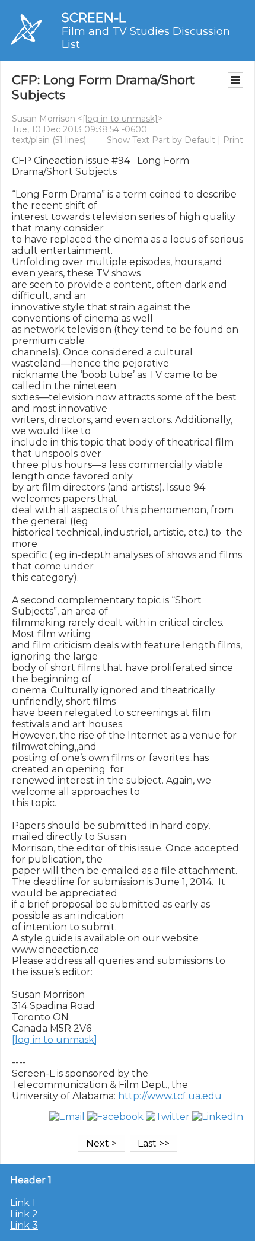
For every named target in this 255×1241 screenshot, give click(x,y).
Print (233, 140)
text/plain (31, 140)
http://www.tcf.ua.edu (170, 1096)
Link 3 (24, 1225)
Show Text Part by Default (161, 140)
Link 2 (24, 1214)
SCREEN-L (94, 17)
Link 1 (23, 1202)
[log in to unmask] (120, 118)
